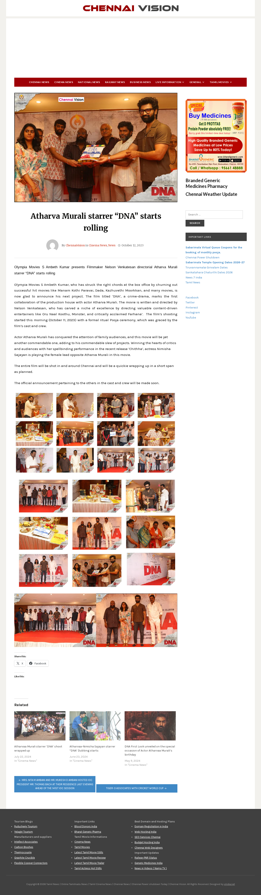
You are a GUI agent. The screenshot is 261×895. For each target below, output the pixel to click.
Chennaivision (75, 245)
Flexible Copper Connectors (31, 863)
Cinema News (63, 82)
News (111, 245)
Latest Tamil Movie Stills (88, 852)
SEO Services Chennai (147, 837)
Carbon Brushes (23, 847)
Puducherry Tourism (25, 826)
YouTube (191, 317)
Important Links (200, 237)
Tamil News (193, 282)
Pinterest (192, 307)
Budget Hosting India (147, 842)
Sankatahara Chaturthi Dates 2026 (209, 272)
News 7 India (194, 277)
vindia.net (229, 884)
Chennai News (39, 82)
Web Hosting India (145, 831)
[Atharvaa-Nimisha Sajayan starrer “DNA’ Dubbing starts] (95, 725)
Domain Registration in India (151, 826)
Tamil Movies (219, 82)
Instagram (193, 312)
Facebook (192, 297)
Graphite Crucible (24, 857)
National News (89, 82)
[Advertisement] (130, 47)
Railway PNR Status (146, 857)
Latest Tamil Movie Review (90, 857)
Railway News (115, 82)
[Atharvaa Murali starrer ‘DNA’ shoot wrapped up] (39, 725)
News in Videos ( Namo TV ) (151, 868)
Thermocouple (23, 852)
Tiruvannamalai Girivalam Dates (207, 267)
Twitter (190, 302)
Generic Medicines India (149, 863)
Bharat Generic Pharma (87, 831)
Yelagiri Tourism (23, 831)
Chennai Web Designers (149, 847)
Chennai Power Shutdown (202, 257)
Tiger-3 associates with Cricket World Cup (134, 788)
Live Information (168, 82)
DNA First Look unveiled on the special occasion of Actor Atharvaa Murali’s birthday (150, 750)
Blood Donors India (85, 826)
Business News (140, 82)
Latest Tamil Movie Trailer (89, 863)
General (195, 82)
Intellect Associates (26, 841)
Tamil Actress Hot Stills (88, 868)
